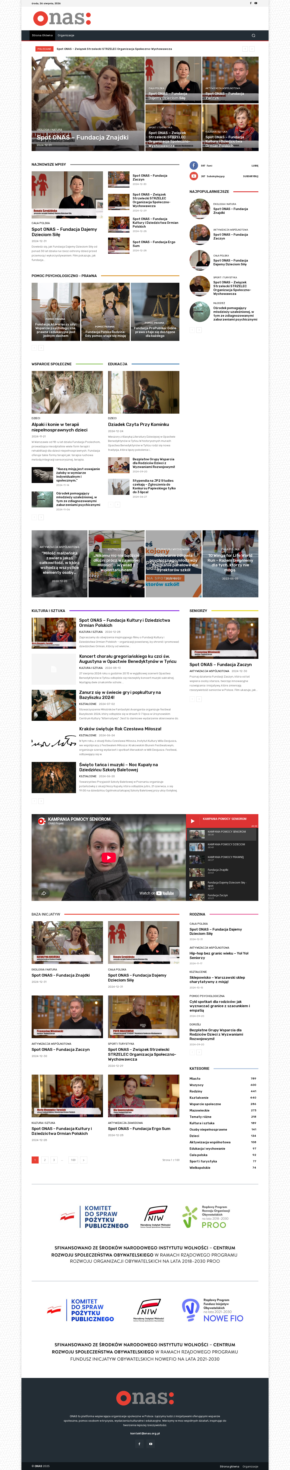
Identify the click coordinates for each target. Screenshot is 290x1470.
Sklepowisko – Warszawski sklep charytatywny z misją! (217, 979)
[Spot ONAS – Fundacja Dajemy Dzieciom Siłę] (173, 80)
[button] (253, 36)
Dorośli (195, 1024)
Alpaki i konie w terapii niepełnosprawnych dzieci (59, 427)
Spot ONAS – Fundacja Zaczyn (221, 664)
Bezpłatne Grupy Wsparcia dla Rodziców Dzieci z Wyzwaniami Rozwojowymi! (154, 463)
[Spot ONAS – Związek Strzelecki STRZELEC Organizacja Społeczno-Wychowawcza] (173, 127)
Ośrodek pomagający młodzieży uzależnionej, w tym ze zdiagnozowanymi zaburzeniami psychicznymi (78, 499)
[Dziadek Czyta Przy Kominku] (143, 392)
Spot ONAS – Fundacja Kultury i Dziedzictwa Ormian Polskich (155, 222)
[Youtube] (255, 3)
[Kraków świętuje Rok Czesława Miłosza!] (54, 741)
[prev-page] (34, 348)
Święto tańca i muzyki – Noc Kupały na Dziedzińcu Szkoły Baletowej (118, 767)
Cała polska (156, 88)
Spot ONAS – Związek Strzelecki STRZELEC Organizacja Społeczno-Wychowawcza (151, 200)
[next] (252, 49)
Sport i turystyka (160, 127)
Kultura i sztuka (216, 131)
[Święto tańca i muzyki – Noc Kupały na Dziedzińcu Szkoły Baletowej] (54, 777)
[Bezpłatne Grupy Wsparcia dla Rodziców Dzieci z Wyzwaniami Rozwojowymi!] (119, 465)
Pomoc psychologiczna (207, 996)
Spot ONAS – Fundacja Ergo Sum (139, 1128)
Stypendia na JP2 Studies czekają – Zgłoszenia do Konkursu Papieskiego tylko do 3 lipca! (154, 486)
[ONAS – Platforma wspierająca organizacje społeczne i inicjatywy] (62, 18)
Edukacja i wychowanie (173, 549)
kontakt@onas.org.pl (145, 1433)
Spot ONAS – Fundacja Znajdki (82, 48)
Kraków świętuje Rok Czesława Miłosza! (120, 728)
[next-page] (41, 348)
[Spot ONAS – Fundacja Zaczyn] (230, 80)
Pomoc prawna (55, 319)
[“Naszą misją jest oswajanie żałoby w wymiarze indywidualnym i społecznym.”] (42, 475)
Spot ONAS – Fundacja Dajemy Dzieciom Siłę (230, 262)
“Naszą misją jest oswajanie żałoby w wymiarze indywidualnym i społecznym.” (78, 474)
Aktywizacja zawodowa (125, 1122)
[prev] (245, 49)
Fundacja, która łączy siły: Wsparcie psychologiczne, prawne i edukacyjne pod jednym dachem (55, 330)
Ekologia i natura (49, 129)
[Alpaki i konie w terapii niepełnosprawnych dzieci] (67, 392)
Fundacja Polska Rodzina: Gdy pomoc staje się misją (105, 334)
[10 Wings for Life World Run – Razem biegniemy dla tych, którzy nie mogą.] (230, 563)
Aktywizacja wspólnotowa (223, 88)
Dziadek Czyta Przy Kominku (138, 424)
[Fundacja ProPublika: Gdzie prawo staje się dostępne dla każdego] (155, 312)
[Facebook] (250, 3)
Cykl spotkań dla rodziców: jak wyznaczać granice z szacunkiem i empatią (220, 1006)
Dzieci (36, 418)
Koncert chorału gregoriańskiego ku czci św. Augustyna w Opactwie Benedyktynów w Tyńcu (127, 659)
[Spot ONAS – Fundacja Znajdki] (88, 104)
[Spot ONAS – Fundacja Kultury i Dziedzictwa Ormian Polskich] (230, 127)
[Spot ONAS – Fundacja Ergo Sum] (119, 246)
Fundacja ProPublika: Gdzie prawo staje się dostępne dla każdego (155, 332)
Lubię (255, 165)
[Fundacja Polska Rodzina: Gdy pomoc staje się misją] (105, 312)
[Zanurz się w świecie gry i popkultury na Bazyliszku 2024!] (54, 705)
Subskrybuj (250, 176)
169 (73, 1160)
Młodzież (219, 303)
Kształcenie (116, 549)
